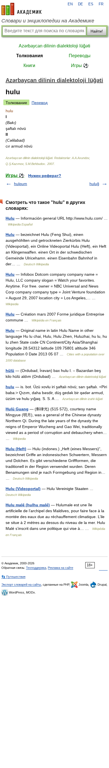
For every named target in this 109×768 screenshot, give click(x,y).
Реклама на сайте (60, 567)
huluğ (94, 183)
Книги (29, 65)
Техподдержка (36, 567)
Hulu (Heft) (16, 449)
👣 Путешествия (13, 576)
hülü (10, 370)
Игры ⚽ (80, 65)
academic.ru (21, 9)
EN (70, 4)
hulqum (20, 183)
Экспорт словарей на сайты (21, 584)
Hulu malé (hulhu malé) (28, 505)
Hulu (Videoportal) (23, 488)
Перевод (40, 102)
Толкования (29, 55)
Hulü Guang (17, 409)
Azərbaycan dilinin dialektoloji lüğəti (54, 45)
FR (101, 4)
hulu (10, 387)
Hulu (10, 218)
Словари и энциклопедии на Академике (47, 21)
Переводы (80, 55)
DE (80, 4)
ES (90, 4)
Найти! (97, 31)
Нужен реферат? (44, 175)
